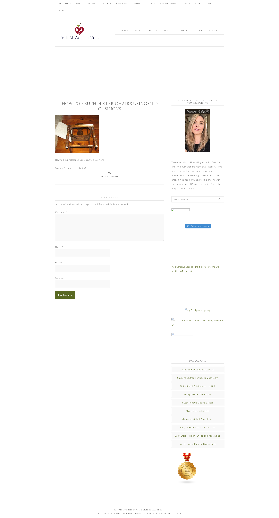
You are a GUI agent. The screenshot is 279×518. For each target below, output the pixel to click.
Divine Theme (125, 513)
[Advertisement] (139, 71)
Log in (177, 513)
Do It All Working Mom (79, 32)
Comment (61, 212)
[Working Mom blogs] (187, 482)
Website (59, 277)
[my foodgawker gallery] (197, 310)
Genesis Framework (148, 513)
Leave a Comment (109, 176)
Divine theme (140, 510)
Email (59, 262)
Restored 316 (158, 510)
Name (59, 246)
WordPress (166, 513)
